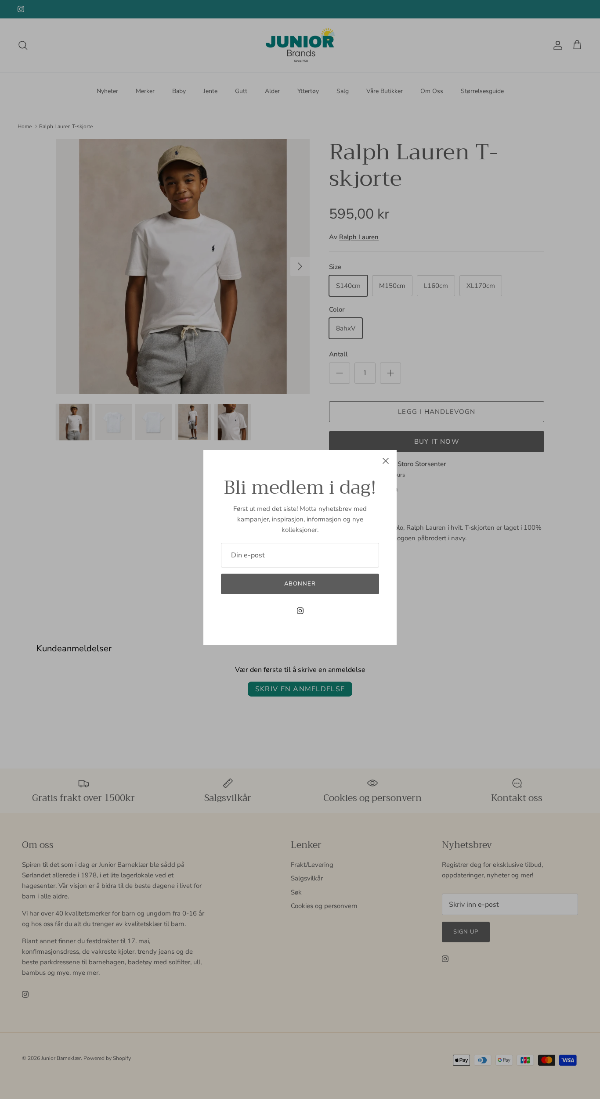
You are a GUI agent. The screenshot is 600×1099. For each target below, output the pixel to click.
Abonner (300, 584)
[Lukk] (385, 460)
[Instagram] (300, 610)
